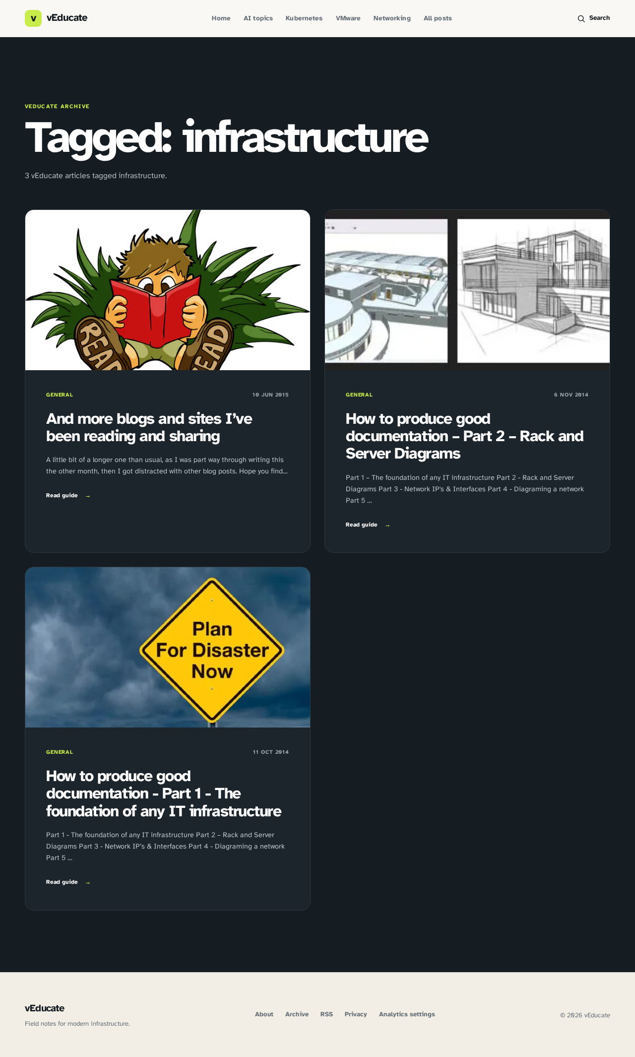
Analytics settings (407, 1014)
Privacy (356, 1014)
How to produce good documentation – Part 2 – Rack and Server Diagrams (464, 436)
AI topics (258, 18)
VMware (348, 18)
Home (221, 18)
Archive (297, 1014)
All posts (438, 18)
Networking (392, 18)
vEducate (44, 1008)
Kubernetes (304, 18)
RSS (326, 1014)
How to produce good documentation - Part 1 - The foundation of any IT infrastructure (163, 794)
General (59, 395)
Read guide (68, 496)
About (264, 1014)
